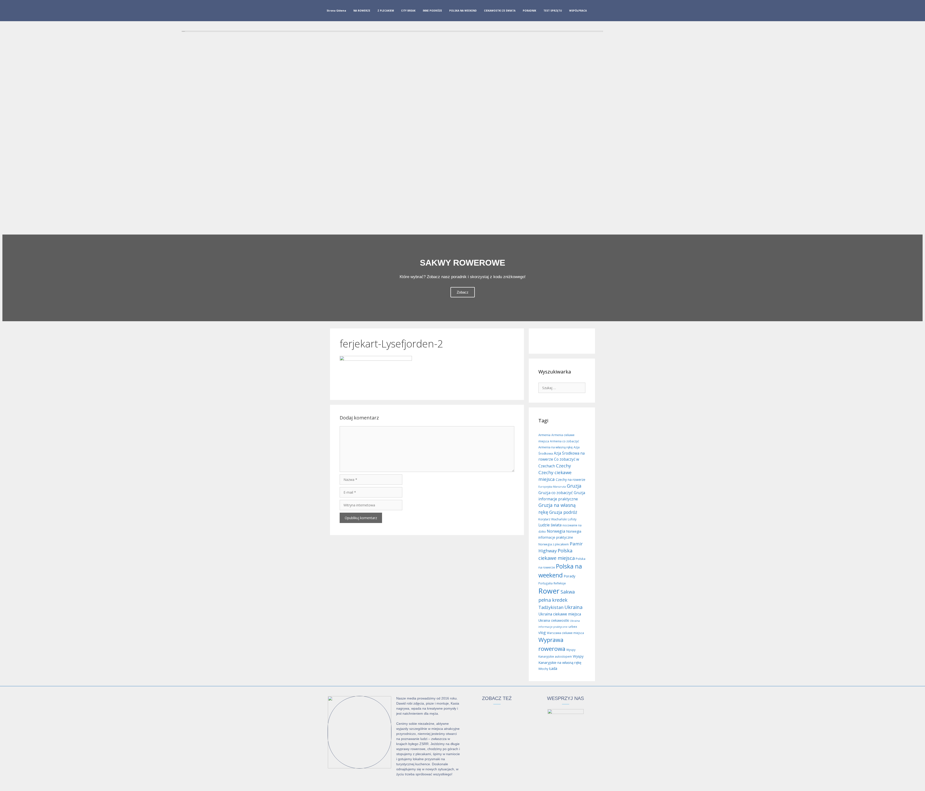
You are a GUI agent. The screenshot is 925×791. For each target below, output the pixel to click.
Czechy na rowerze (570, 479)
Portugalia (545, 583)
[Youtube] (611, 11)
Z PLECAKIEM (385, 10)
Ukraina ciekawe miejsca (559, 614)
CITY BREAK (408, 10)
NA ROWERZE (361, 10)
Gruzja (574, 486)
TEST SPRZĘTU (552, 10)
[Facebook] (596, 11)
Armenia (544, 435)
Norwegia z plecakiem (553, 544)
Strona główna (336, 10)
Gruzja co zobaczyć (555, 492)
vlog (542, 632)
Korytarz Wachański (552, 519)
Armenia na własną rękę (555, 447)
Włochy (543, 669)
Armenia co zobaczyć (564, 441)
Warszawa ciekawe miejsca (565, 633)
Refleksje (560, 583)
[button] (7, 278)
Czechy (563, 466)
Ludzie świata (550, 525)
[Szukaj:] (561, 387)
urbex (572, 626)
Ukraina (573, 607)
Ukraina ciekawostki (553, 620)
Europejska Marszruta (552, 486)
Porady (569, 576)
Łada (553, 668)
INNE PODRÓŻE (432, 10)
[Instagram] (603, 11)
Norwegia (556, 531)
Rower (549, 591)
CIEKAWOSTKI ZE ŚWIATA (499, 10)
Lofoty (572, 519)
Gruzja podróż (563, 512)
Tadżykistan (550, 607)
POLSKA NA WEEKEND (463, 10)
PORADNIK (529, 10)
